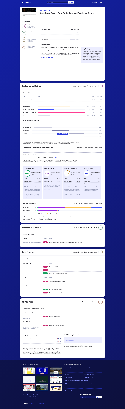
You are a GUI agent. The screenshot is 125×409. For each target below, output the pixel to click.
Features (29, 394)
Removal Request (39, 396)
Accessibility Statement (28, 396)
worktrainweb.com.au (89, 387)
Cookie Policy (34, 399)
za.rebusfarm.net (45, 11)
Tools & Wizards (94, 2)
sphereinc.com (67, 387)
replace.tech (67, 371)
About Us (101, 2)
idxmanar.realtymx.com (69, 367)
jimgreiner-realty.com (69, 390)
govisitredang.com (88, 377)
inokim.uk (66, 374)
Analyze (71, 2)
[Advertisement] (71, 22)
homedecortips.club (88, 367)
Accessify (26, 2)
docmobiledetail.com (89, 383)
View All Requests (62, 133)
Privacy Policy (26, 399)
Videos (24, 394)
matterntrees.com (68, 377)
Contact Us (35, 394)
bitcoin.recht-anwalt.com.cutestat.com (73, 380)
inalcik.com (66, 383)
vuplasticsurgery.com (89, 374)
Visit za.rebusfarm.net (48, 57)
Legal (41, 394)
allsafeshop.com (88, 390)
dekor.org (86, 371)
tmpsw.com (86, 380)
